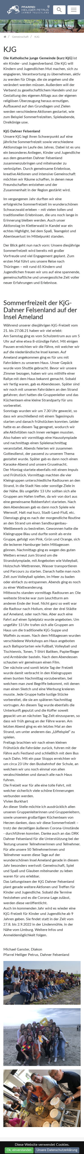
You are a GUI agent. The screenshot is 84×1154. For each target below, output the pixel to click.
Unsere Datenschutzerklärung (57, 1150)
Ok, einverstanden (19, 1150)
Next (77, 27)
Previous (6, 27)
